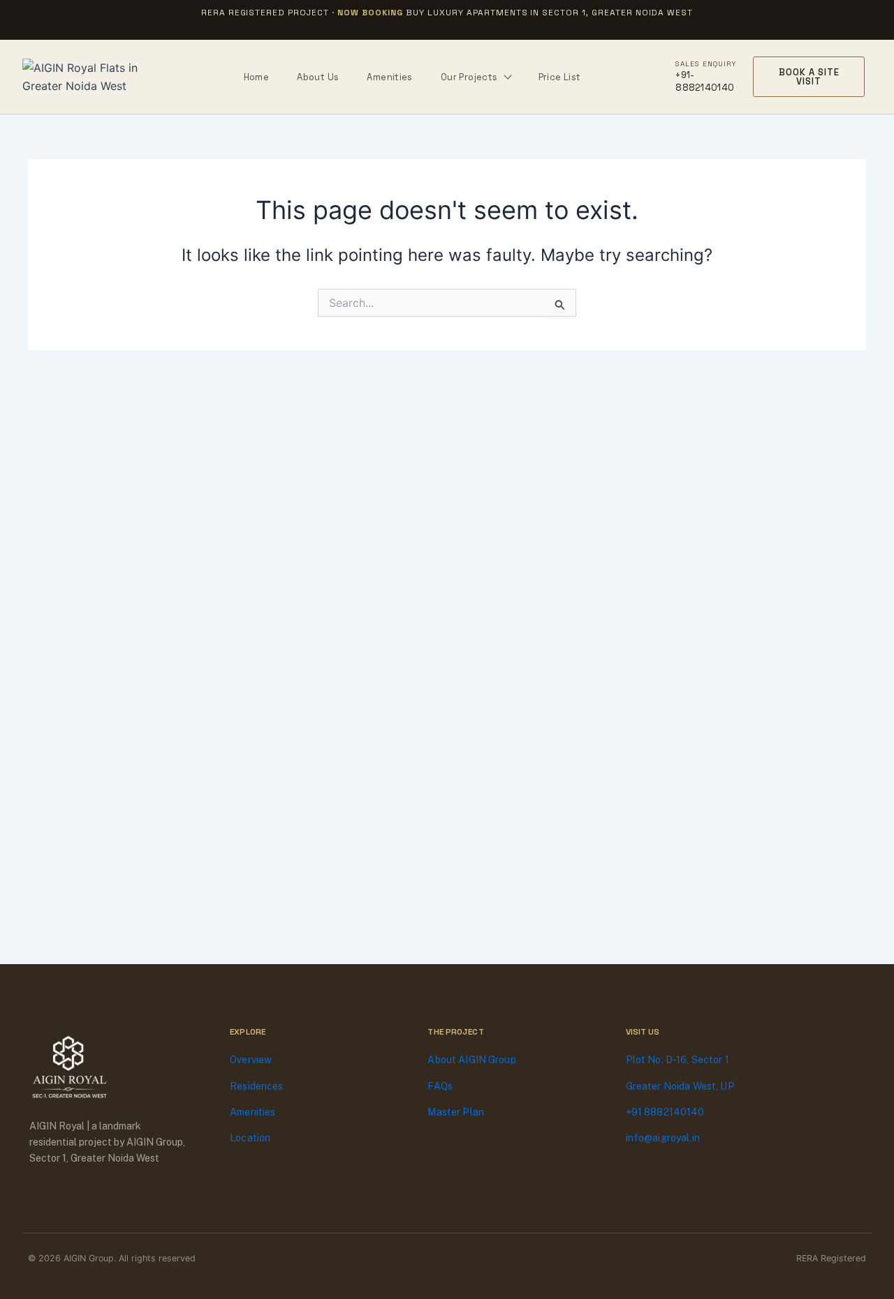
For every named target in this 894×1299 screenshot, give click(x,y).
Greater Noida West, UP (680, 1086)
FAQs (440, 1086)
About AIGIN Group (471, 1059)
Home (257, 77)
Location (250, 1137)
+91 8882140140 (665, 1112)
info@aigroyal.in (663, 1137)
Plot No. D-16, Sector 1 (677, 1059)
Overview (251, 1059)
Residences (256, 1086)
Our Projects (469, 77)
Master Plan (455, 1112)
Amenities (390, 77)
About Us (318, 77)
